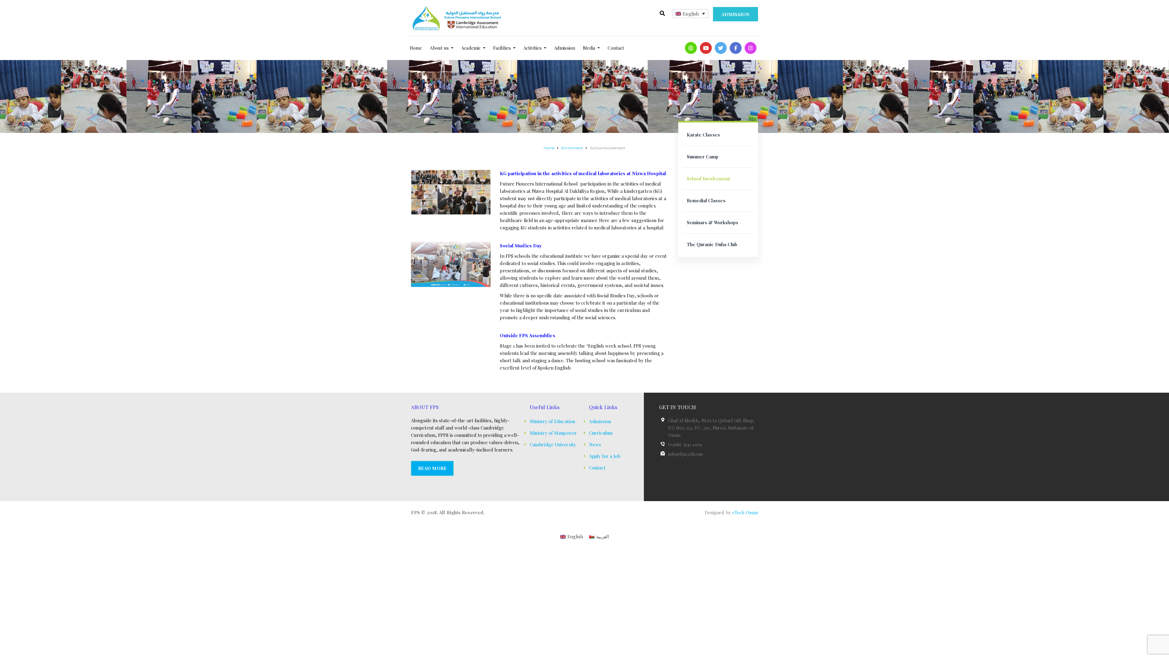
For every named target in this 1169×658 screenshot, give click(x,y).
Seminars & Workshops (713, 222)
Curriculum (601, 433)
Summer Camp (703, 157)
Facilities (502, 48)
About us (439, 48)
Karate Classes (703, 135)
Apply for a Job (604, 456)
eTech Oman (745, 512)
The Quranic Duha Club (712, 244)
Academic (471, 48)
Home (416, 48)
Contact (616, 48)
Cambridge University (553, 444)
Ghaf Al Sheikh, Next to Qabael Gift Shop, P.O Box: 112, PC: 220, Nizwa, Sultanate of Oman (711, 427)
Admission (735, 14)
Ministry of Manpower (553, 433)
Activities (532, 48)
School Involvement (708, 178)
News (595, 444)
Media (589, 48)
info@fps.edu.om (685, 454)
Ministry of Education (552, 421)
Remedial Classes (706, 200)
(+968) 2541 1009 (685, 444)
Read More (432, 468)
